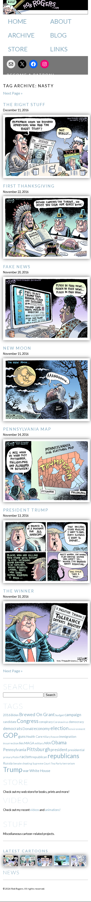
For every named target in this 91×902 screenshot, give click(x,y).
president (59, 749)
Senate (17, 763)
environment (77, 728)
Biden (15, 715)
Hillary (46, 736)
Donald (28, 729)
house (55, 736)
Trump (12, 769)
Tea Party (56, 763)
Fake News (16, 266)
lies (21, 743)
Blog (58, 35)
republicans (63, 756)
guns (22, 736)
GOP (10, 735)
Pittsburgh (38, 749)
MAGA (29, 743)
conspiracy (46, 722)
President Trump (25, 510)
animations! (53, 810)
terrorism (69, 763)
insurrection (11, 743)
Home (17, 21)
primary (7, 757)
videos (34, 810)
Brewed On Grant (37, 714)
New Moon (17, 348)
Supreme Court (41, 763)
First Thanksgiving (29, 185)
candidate (9, 722)
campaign (72, 714)
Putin (16, 757)
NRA (47, 743)
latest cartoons (25, 850)
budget (59, 715)
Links (58, 49)
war (26, 770)
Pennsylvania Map (27, 429)
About (61, 21)
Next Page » (13, 93)
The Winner (18, 591)
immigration (67, 736)
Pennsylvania (14, 749)
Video (15, 800)
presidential (76, 750)
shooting (27, 763)
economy (42, 728)
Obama (58, 742)
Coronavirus (60, 721)
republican (39, 757)
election (59, 728)
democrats (12, 728)
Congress (27, 721)
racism (26, 756)
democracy (76, 722)
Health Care (34, 736)
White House (39, 770)
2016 (6, 715)
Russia (8, 763)
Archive (21, 35)
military (39, 743)
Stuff (15, 824)
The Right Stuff (24, 104)
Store (18, 49)
